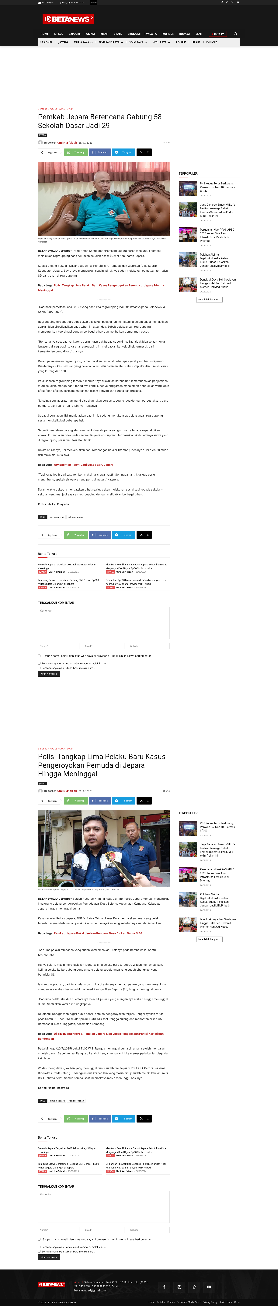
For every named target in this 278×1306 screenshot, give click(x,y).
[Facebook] (222, 3)
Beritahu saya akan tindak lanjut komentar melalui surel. (74, 663)
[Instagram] (227, 3)
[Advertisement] (139, 74)
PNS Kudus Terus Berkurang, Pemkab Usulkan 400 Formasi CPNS (217, 187)
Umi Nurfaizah (67, 142)
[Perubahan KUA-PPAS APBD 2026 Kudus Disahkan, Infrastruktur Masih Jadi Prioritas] (188, 234)
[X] (232, 3)
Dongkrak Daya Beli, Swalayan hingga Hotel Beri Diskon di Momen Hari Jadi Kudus (218, 283)
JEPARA (69, 108)
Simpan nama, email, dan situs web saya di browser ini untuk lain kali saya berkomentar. (97, 655)
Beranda (42, 108)
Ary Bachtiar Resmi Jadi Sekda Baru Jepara (83, 464)
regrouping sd (56, 516)
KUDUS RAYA (57, 108)
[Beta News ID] (68, 19)
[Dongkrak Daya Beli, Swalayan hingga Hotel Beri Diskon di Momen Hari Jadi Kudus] (188, 284)
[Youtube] (238, 3)
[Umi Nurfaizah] (41, 142)
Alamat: (79, 1282)
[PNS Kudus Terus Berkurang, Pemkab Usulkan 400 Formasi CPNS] (188, 188)
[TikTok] (194, 1287)
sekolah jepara (75, 516)
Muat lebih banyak (208, 299)
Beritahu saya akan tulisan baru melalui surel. (68, 667)
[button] (235, 33)
